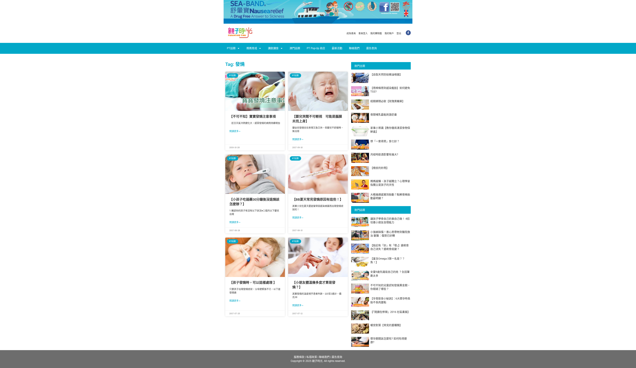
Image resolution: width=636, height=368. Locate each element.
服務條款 (299, 357)
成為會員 (351, 33)
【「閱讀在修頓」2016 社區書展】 (390, 312)
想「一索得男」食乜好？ (384, 141)
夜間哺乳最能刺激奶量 (383, 114)
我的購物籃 (376, 33)
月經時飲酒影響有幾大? (384, 154)
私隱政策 (311, 357)
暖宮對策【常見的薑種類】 (386, 325)
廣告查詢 (371, 48)
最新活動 (337, 48)
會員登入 (363, 33)
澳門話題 (295, 48)
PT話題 (231, 48)
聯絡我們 (354, 48)
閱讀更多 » (234, 131)
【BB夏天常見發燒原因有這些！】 (317, 199)
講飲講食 (273, 48)
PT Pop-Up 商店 (316, 48)
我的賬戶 (389, 33)
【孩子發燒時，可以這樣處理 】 (253, 283)
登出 (399, 33)
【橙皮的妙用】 (379, 168)
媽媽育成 (251, 48)
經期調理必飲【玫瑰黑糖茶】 (387, 101)
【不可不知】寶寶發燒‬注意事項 (252, 117)
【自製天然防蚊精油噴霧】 (386, 74)
